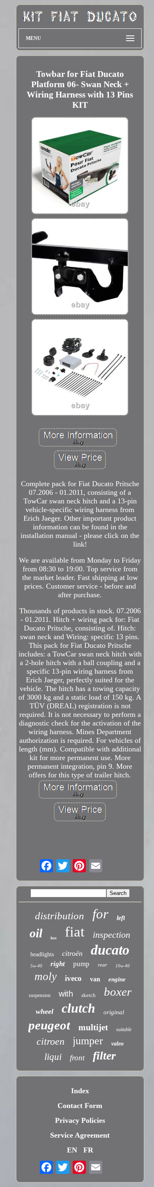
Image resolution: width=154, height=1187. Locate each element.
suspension (40, 995)
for (100, 913)
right (58, 964)
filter (104, 1055)
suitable (123, 1029)
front (77, 1057)
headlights (42, 954)
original (113, 1012)
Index (80, 1091)
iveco (73, 978)
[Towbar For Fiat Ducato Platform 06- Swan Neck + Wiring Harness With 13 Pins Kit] (80, 166)
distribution (59, 915)
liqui (53, 1057)
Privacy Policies (80, 1120)
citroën (72, 953)
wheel (44, 1011)
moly (45, 976)
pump (81, 964)
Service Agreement (80, 1135)
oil (36, 933)
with (66, 993)
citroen (50, 1041)
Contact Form (79, 1105)
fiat (75, 932)
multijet (93, 1027)
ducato (110, 949)
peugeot (49, 1025)
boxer (117, 991)
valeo (117, 1044)
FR (88, 1150)
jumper (88, 1041)
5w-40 (36, 965)
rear (102, 965)
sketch (88, 995)
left (121, 917)
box (54, 938)
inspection (111, 935)
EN (72, 1150)
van (95, 979)
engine (117, 979)
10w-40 (122, 965)
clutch (78, 1008)
